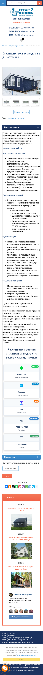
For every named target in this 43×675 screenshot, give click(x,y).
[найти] (39, 3)
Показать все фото (21, 112)
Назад (7, 476)
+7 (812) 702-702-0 (8, 633)
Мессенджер (21, 413)
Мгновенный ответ (21, 378)
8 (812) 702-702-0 (16, 31)
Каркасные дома (20, 46)
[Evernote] (16, 486)
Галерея (11, 46)
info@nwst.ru (21, 444)
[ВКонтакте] (6, 486)
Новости (9, 497)
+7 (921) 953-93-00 (8, 636)
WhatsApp (21, 375)
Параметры (9, 457)
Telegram (21, 392)
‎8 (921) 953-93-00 (16, 28)
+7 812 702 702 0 (21, 427)
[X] (13, 486)
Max (21, 409)
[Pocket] (19, 486)
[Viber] (23, 486)
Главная (4, 46)
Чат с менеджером (21, 395)
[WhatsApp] (26, 486)
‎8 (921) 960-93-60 (16, 35)
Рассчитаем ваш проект (21, 19)
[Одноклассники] (9, 486)
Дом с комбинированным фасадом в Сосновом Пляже (21, 568)
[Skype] (33, 486)
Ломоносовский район (15, 118)
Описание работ (12, 127)
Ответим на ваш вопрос (21, 23)
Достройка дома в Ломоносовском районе (21, 509)
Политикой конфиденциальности (26, 655)
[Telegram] (29, 486)
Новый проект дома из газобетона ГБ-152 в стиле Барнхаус (21, 539)
